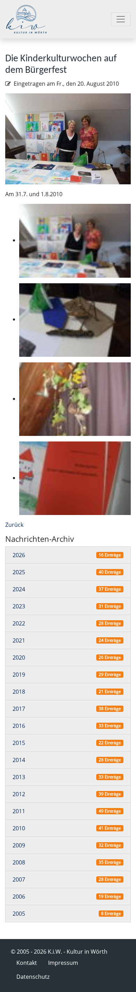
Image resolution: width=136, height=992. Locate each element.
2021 (19, 640)
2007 (19, 879)
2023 (19, 606)
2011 (19, 811)
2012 (19, 794)
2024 (19, 589)
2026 (19, 555)
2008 (19, 862)
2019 (19, 674)
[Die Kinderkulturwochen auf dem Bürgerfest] (68, 138)
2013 (19, 777)
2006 (19, 896)
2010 (19, 828)
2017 (19, 709)
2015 (19, 743)
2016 (19, 726)
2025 (19, 572)
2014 (19, 760)
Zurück (14, 525)
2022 (19, 623)
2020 (19, 657)
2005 (19, 913)
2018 (19, 691)
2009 (19, 845)
